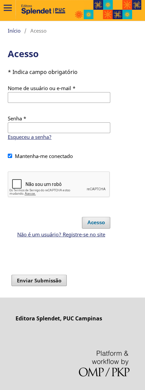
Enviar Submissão (39, 280)
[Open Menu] (8, 7)
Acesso (96, 222)
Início (14, 30)
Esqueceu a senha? (30, 136)
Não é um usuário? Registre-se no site (61, 234)
